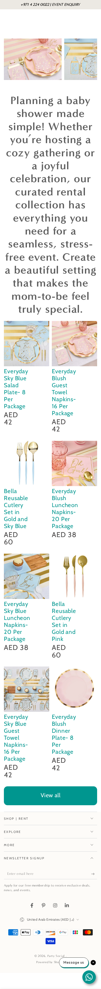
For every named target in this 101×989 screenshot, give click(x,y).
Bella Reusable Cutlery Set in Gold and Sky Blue (16, 508)
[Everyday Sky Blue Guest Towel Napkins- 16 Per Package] (26, 689)
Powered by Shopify (50, 962)
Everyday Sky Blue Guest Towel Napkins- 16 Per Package (16, 737)
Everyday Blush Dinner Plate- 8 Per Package (64, 734)
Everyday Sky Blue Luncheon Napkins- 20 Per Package (17, 621)
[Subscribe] (94, 874)
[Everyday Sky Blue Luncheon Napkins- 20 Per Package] (26, 576)
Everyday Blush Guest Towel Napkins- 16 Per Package (64, 392)
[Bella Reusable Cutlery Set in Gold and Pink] (74, 576)
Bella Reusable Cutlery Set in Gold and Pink (64, 621)
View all (51, 795)
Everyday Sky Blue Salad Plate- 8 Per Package (16, 389)
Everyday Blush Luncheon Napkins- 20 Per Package (65, 508)
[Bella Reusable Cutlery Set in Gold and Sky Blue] (26, 463)
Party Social (56, 956)
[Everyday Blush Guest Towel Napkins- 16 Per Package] (74, 343)
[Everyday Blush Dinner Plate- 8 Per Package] (74, 689)
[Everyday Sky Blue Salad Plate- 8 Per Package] (26, 343)
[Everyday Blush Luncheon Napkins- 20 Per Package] (74, 463)
